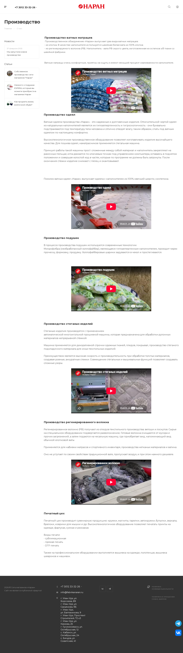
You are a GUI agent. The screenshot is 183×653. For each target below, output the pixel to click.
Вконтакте (103, 589)
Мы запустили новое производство (17, 53)
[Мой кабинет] (177, 7)
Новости (9, 41)
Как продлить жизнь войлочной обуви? (24, 103)
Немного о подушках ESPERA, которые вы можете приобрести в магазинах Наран (25, 90)
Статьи (8, 64)
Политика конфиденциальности (162, 588)
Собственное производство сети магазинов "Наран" (23, 74)
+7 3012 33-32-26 (25, 7)
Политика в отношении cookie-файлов (163, 598)
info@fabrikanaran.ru (72, 592)
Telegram (110, 589)
